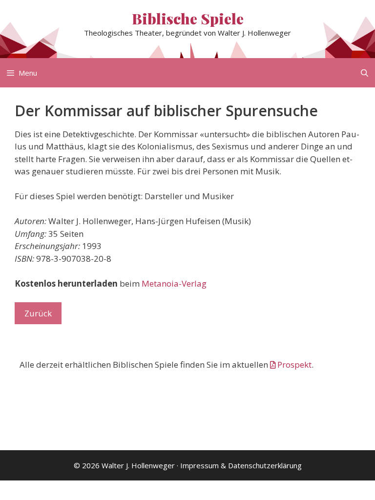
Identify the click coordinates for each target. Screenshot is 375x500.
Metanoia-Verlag (174, 283)
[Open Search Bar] (364, 72)
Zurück (38, 313)
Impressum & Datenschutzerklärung (241, 465)
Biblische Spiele (188, 18)
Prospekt (294, 364)
